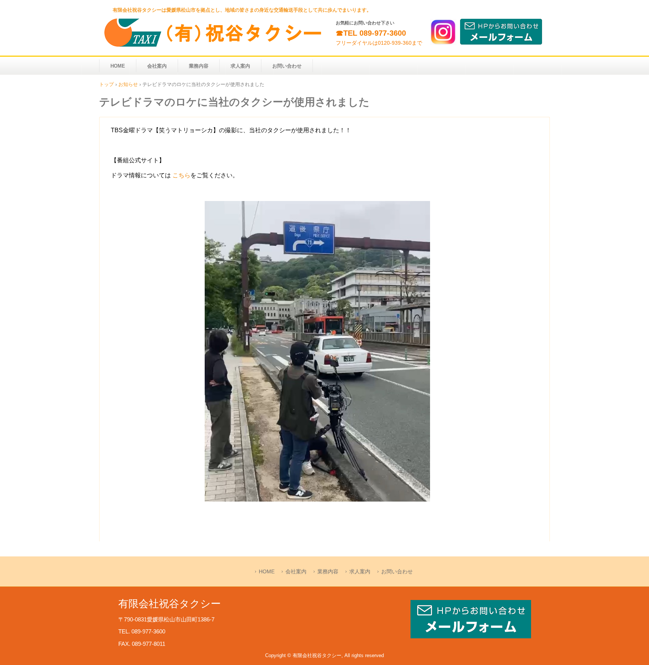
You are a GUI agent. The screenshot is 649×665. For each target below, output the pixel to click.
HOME (117, 66)
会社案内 (157, 66)
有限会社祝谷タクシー (215, 33)
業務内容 (198, 66)
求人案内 (240, 66)
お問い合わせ (287, 66)
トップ (106, 84)
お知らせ (128, 84)
